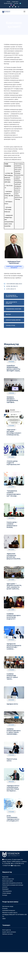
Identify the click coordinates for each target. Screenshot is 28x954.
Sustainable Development (8, 910)
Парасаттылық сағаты (12, 759)
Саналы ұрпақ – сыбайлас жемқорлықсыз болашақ (12, 524)
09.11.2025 (11, 609)
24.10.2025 (11, 639)
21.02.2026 (11, 425)
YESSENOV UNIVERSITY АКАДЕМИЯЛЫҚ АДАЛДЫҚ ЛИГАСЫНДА (12, 399)
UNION (3, 918)
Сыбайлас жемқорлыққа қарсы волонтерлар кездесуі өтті (14, 616)
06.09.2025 (11, 700)
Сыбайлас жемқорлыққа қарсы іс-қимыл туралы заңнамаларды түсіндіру (12, 676)
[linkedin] (12, 6)
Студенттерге (15, 1)
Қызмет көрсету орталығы (9, 932)
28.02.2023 (11, 781)
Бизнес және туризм (7, 881)
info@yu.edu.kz (16, 865)
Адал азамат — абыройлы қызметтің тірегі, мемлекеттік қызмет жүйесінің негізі (14, 586)
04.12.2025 (11, 518)
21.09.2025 (11, 670)
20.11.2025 (11, 579)
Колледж (4, 895)
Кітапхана (4, 908)
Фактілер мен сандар (7, 906)
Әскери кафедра (6, 893)
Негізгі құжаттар (6, 930)
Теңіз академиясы (7, 891)
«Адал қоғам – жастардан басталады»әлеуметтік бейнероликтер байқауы (14, 432)
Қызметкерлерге (8, 3)
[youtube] (15, 6)
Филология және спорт (8, 879)
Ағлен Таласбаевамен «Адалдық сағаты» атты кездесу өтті (13, 818)
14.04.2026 (11, 393)
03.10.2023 (11, 725)
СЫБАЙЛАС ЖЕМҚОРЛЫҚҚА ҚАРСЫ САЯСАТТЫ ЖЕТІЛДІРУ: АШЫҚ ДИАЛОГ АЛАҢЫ (13, 368)
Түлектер (16, 3)
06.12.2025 (11, 457)
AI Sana (8, 1)
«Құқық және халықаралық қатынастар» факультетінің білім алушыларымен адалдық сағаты (13, 556)
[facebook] (9, 6)
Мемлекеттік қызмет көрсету (9, 912)
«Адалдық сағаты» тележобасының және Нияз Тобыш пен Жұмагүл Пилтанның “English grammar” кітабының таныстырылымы (14, 788)
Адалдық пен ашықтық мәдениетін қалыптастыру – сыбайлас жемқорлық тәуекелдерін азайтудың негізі (14, 646)
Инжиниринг (5, 889)
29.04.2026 (11, 361)
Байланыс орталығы (7, 934)
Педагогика (5, 876)
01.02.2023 (11, 811)
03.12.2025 (11, 549)
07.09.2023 (11, 755)
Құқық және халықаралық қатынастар (12, 883)
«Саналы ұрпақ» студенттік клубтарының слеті (13, 462)
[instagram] (18, 6)
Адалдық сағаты (12, 704)
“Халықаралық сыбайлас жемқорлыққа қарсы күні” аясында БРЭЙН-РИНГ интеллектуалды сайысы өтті (14, 493)
